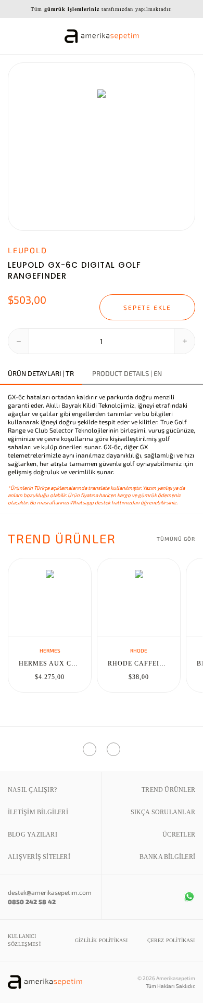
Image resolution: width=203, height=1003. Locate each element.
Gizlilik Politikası (101, 940)
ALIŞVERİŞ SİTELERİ (39, 857)
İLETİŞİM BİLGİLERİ (38, 812)
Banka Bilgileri (167, 857)
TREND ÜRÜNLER (168, 789)
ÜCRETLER (178, 834)
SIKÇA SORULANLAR (163, 812)
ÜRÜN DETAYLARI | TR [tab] (41, 373)
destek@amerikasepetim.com (50, 892)
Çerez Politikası (171, 940)
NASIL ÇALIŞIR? (32, 789)
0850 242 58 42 (32, 901)
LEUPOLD (27, 250)
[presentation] (20, 146)
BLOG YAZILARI (32, 834)
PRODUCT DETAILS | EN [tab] (127, 373)
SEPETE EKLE (147, 307)
